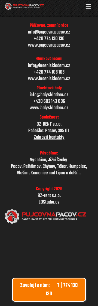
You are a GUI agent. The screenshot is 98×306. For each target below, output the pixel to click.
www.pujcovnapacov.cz (49, 45)
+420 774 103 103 (49, 72)
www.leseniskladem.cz (49, 79)
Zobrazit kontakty (49, 137)
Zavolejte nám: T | (49, 289)
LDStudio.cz (49, 202)
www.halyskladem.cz (49, 108)
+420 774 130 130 (49, 39)
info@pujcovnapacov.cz (49, 32)
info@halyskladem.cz (49, 95)
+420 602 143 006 (49, 101)
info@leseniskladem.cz (49, 66)
